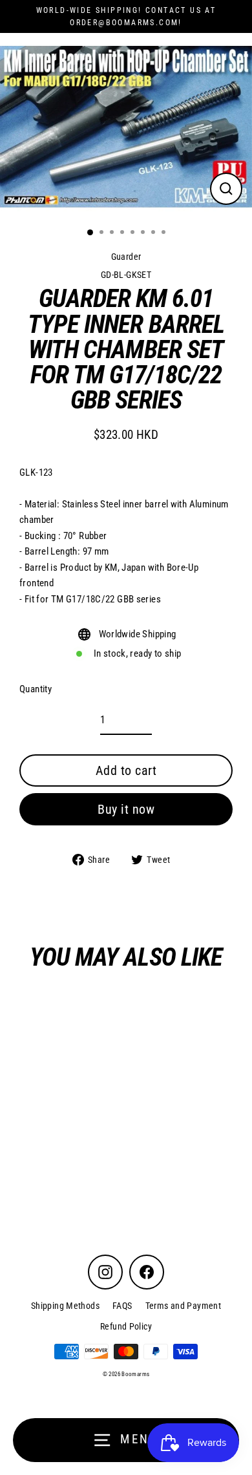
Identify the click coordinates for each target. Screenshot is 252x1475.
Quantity (35, 689)
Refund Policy (126, 1326)
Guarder (126, 256)
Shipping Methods (65, 1305)
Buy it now (126, 809)
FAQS (122, 1305)
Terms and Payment (183, 1305)
